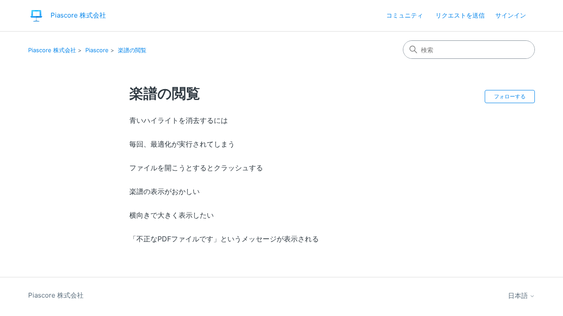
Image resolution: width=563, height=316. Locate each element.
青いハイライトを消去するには (178, 120)
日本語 (519, 295)
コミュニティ (404, 15)
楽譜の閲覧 (132, 50)
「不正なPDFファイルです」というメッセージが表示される (224, 238)
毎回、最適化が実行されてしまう (182, 144)
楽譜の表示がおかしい (164, 191)
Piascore (97, 50)
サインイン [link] (510, 15)
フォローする (510, 96)
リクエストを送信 (460, 15)
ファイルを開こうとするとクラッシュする (196, 167)
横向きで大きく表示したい (171, 215)
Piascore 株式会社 (52, 50)
